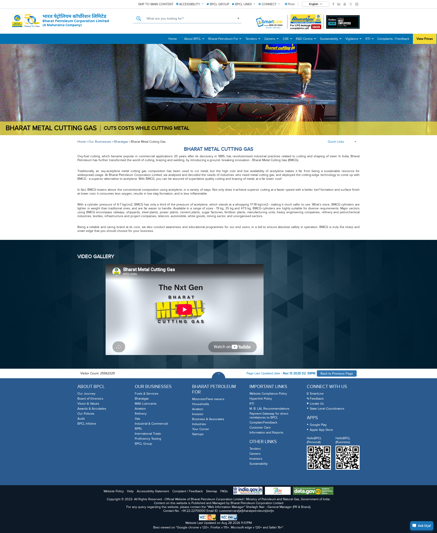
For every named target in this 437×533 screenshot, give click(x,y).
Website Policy (114, 491)
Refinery (141, 414)
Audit (81, 419)
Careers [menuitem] (271, 40)
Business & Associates (208, 419)
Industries (199, 424)
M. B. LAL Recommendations (269, 409)
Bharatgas (121, 142)
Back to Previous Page (336, 373)
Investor (197, 414)
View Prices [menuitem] (425, 39)
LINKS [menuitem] (243, 4)
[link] (333, 4)
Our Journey (86, 394)
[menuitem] (290, 4)
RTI (251, 404)
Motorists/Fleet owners (208, 399)
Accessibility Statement (153, 491)
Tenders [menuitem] (253, 40)
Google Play (318, 425)
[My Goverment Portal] (278, 491)
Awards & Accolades (91, 409)
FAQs (224, 491)
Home (81, 142)
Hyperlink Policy (260, 399)
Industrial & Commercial (151, 424)
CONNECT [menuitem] (269, 4)
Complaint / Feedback (187, 491)
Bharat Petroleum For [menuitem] (225, 40)
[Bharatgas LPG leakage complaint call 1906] (305, 22)
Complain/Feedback (263, 422)
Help (130, 491)
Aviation (140, 409)
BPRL (138, 429)
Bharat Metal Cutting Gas (148, 142)
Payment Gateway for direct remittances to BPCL (268, 415)
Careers (255, 454)
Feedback (317, 399)
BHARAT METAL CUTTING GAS (51, 128)
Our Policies (85, 414)
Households (200, 404)
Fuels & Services (146, 394)
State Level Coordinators (327, 409)
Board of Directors (90, 399)
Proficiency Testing (148, 439)
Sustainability (258, 464)
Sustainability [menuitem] (331, 40)
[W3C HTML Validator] (207, 517)
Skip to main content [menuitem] (155, 4)
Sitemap (211, 491)
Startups (198, 434)
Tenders (255, 449)
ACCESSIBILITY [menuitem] (189, 4)
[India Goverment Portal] (247, 491)
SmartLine (317, 394)
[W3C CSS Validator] (229, 517)
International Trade (148, 434)
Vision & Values (88, 404)
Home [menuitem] (172, 39)
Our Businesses (100, 142)
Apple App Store (321, 430)
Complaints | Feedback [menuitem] (393, 39)
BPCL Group (143, 444)
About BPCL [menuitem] (194, 40)
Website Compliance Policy (268, 394)
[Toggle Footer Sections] (218, 379)
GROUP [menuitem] (219, 4)
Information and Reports (266, 432)
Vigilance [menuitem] (354, 40)
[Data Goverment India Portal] (313, 491)
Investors (255, 459)
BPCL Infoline (86, 424)
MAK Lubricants (146, 404)
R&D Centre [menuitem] (306, 40)
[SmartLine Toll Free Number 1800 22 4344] (269, 22)
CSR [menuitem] (287, 40)
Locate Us (317, 404)
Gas (137, 419)
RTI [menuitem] (370, 40)
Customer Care (260, 427)
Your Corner (200, 429)
